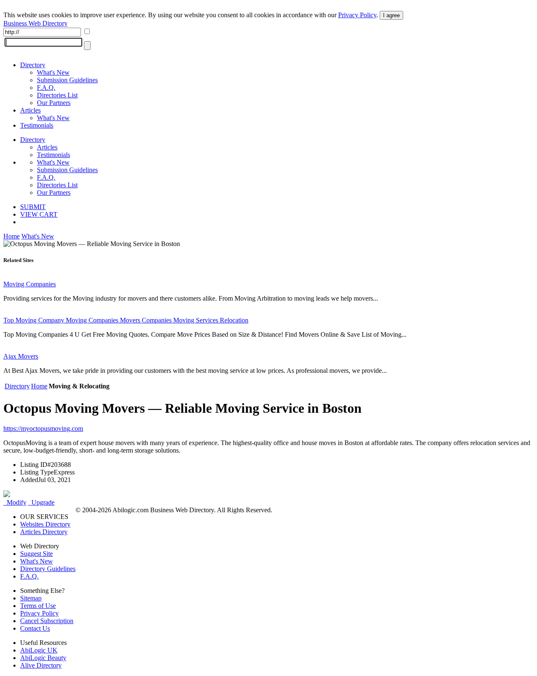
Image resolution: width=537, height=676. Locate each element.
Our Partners (53, 102)
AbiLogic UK (38, 650)
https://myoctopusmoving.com (43, 428)
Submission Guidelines (67, 80)
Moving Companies (29, 284)
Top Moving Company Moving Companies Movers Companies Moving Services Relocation (125, 320)
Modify (14, 502)
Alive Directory (41, 665)
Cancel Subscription (46, 620)
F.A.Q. (46, 87)
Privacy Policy (357, 14)
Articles (30, 110)
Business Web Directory (35, 23)
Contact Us (35, 628)
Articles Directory (44, 531)
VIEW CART (38, 214)
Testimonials (36, 125)
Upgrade (41, 502)
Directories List (57, 95)
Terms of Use (38, 605)
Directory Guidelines (48, 568)
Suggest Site (36, 553)
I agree (391, 15)
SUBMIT (33, 206)
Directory (32, 64)
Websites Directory (45, 524)
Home (11, 236)
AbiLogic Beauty (43, 657)
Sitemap (31, 598)
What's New (53, 72)
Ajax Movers (20, 356)
